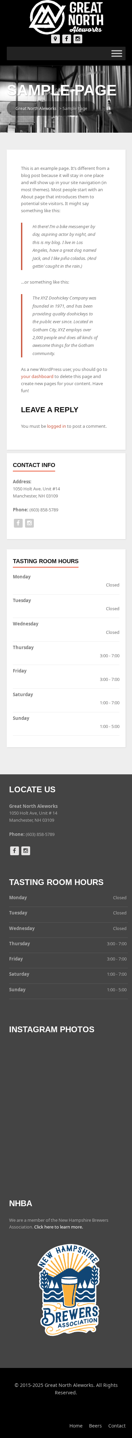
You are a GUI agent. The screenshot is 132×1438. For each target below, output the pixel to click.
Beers (95, 1425)
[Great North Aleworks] (66, 17)
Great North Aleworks (36, 108)
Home (76, 1425)
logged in (56, 426)
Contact (117, 1425)
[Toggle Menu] (116, 53)
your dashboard (37, 376)
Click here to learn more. (58, 1227)
